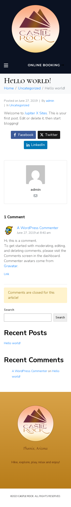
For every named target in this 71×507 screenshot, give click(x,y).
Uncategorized (19, 105)
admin (50, 101)
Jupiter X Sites (36, 113)
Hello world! (12, 343)
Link (6, 274)
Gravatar (11, 266)
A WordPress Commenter (37, 228)
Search (9, 310)
